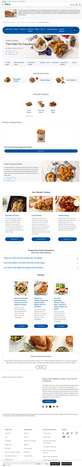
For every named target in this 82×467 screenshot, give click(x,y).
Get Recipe (23, 326)
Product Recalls (28, 456)
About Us (26, 433)
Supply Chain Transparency (50, 456)
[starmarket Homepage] (7, 4)
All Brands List (9, 460)
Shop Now (11, 53)
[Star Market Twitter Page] (67, 434)
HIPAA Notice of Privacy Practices (49, 452)
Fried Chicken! (71, 80)
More (74, 30)
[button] (74, 4)
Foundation (27, 452)
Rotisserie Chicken (20, 80)
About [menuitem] (74, 62)
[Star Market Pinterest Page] (72, 434)
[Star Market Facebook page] (63, 434)
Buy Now (42, 367)
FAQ (6, 437)
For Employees (28, 448)
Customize (38, 464)
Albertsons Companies (30, 441)
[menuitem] (9, 30)
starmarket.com (50, 401)
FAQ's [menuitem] (48, 62)
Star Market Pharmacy (11, 456)
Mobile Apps (8, 444)
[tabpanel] (41, 140)
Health (9, 1)
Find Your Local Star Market (12, 452)
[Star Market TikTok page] (68, 438)
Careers (26, 437)
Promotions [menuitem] (55, 62)
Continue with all (66, 463)
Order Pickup (43, 239)
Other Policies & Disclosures (50, 460)
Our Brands (8, 441)
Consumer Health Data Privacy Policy (49, 442)
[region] (41, 464)
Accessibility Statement (49, 447)
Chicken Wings (45, 80)
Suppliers (26, 444)
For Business (21, 1)
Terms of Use (46, 433)
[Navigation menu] (2, 4)
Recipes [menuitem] (42, 62)
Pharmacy (14, 1)
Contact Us (8, 433)
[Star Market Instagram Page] (76, 434)
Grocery (4, 1)
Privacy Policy (47, 437)
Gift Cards (7, 448)
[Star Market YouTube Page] (64, 438)
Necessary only (55, 463)
